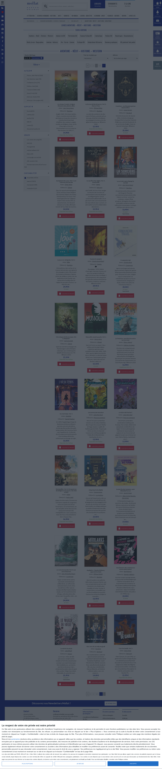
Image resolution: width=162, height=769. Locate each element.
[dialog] (81, 745)
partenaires (15, 739)
